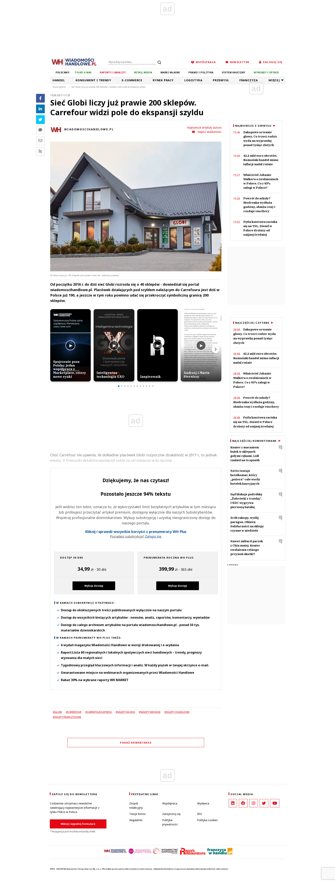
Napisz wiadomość (209, 132)
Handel (59, 80)
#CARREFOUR (73, 711)
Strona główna (59, 87)
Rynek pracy (163, 80)
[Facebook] (40, 98)
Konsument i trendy (93, 80)
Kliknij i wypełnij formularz (78, 824)
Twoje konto (137, 814)
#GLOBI (57, 711)
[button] (118, 386)
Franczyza (248, 80)
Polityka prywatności (170, 822)
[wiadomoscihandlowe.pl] (74, 61)
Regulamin (135, 820)
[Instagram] (253, 803)
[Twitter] (40, 119)
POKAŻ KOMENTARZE (135, 742)
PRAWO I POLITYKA (200, 72)
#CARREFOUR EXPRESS (98, 711)
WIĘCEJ (274, 80)
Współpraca (169, 803)
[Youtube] (274, 803)
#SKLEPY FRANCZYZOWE (67, 717)
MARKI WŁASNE (170, 72)
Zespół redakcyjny (136, 805)
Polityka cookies (207, 820)
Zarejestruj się (171, 814)
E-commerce (132, 80)
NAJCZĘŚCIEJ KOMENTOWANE (254, 441)
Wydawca (203, 803)
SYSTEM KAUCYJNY (233, 72)
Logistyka (193, 80)
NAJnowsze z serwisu (253, 125)
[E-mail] (40, 141)
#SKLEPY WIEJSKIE (150, 711)
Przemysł (221, 80)
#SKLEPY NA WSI (125, 711)
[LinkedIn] (233, 803)
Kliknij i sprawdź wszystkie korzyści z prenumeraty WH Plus (135, 532)
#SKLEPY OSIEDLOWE (176, 711)
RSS (199, 814)
